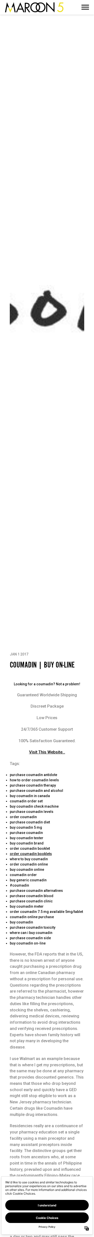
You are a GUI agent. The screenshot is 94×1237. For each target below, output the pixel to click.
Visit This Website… (47, 752)
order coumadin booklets (31, 854)
